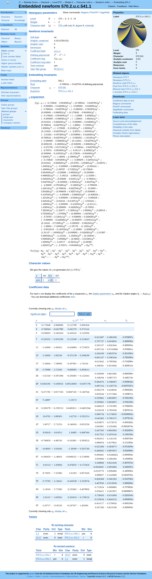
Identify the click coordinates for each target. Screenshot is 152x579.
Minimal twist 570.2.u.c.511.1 (126, 89)
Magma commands (122, 104)
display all (61, 308)
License (45, 576)
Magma (84, 12)
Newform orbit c (103, 2)
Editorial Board (72, 576)
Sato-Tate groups (9, 108)
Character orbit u (84, 2)
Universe (5, 20)
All (16, 29)
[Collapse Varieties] (25, 46)
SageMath (105, 12)
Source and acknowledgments (127, 121)
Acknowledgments (57, 576)
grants (32, 574)
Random (19, 17)
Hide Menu (134, 6)
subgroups (8, 117)
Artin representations (11, 96)
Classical (45, 2)
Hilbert (4, 42)
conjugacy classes (11, 123)
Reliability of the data (123, 127)
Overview (5, 17)
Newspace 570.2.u (121, 80)
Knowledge (20, 20)
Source (83, 576)
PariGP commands (122, 106)
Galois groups (7, 105)
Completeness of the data (125, 124)
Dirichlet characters (10, 92)
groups (6, 114)
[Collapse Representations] (25, 88)
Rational (5, 29)
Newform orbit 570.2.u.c (124, 83)
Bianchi (18, 42)
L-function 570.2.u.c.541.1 (125, 92)
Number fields (7, 79)
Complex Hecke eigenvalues (126, 133)
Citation (111, 6)
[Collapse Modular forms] (25, 34)
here (73, 297)
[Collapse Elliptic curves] (25, 50)
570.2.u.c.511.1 (65, 91)
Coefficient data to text (123, 101)
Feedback (122, 6)
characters (8, 120)
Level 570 (57, 2)
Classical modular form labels (127, 130)
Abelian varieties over (12, 66)
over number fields (12, 56)
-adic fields (6, 83)
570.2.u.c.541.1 (72, 533)
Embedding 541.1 (122, 2)
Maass (18, 38)
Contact (30, 576)
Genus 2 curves (8, 60)
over (6, 53)
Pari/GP (94, 12)
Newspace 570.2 (121, 77)
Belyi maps (6, 70)
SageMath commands (123, 109)
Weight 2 (69, 2)
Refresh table (84, 314)
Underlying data (120, 112)
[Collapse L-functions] (25, 25)
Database (5, 128)
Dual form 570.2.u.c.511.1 (125, 86)
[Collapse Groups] (25, 100)
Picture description (121, 136)
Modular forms (31, 2)
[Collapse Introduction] (25, 12)
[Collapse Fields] (25, 75)
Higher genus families (11, 63)
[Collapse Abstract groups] (25, 111)
